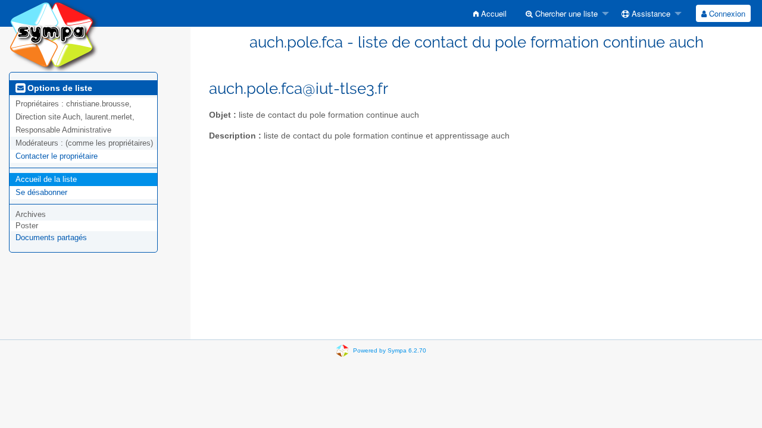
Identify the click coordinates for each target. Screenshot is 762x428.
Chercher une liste (565, 13)
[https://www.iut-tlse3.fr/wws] (53, 35)
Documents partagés (51, 237)
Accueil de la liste (46, 179)
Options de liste (58, 88)
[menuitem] (490, 13)
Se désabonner (41, 192)
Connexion (726, 13)
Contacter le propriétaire (56, 156)
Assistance (649, 13)
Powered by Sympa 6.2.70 (389, 350)
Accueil (493, 13)
